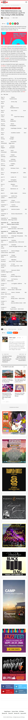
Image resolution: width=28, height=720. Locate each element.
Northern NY (16, 713)
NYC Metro (21, 711)
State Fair (4, 376)
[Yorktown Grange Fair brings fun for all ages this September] (7, 374)
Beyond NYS (23, 713)
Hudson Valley (15, 711)
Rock (19, 8)
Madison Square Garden (12, 329)
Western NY (4, 713)
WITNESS (3, 66)
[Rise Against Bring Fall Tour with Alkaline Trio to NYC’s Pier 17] (20, 374)
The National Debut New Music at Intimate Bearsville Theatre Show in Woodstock (7, 359)
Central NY (10, 713)
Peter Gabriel (4, 46)
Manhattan (14, 8)
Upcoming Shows (18, 376)
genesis (5, 329)
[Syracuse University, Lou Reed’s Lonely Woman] (20, 388)
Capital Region (7, 711)
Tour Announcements (6, 8)
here (24, 91)
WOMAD (7, 58)
